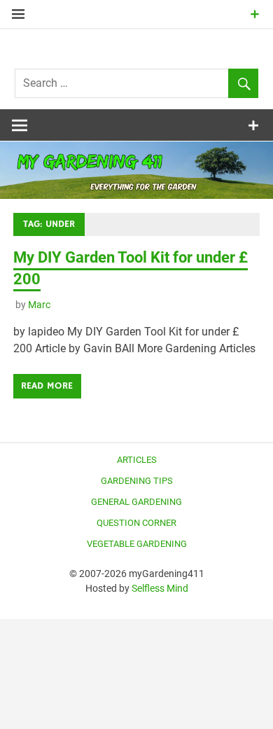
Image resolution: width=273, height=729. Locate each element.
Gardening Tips (137, 480)
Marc (39, 304)
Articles (137, 459)
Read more (47, 386)
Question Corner (136, 523)
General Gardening (136, 502)
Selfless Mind (160, 588)
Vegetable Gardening (137, 544)
